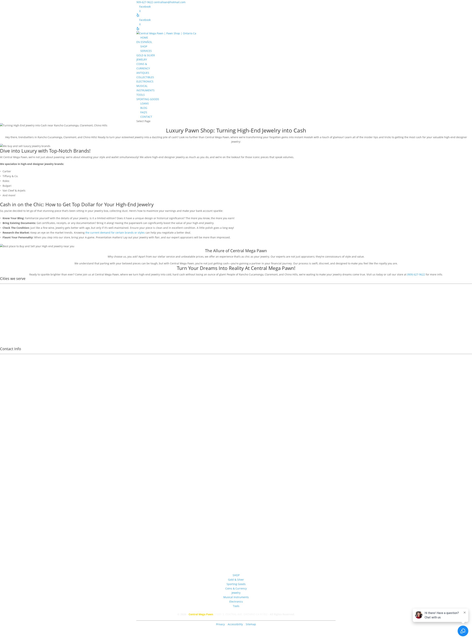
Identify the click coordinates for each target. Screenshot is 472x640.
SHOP (143, 46)
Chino (6, 335)
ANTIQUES (142, 73)
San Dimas (9, 321)
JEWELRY (141, 59)
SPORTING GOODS (147, 99)
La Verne (8, 326)
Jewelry (236, 592)
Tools (236, 606)
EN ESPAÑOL (144, 42)
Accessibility (236, 624)
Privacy (220, 624)
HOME (144, 37)
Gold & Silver (236, 579)
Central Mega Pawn (201, 614)
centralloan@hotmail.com (236, 478)
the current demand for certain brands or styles (115, 232)
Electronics (236, 601)
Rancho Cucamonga (15, 306)
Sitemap (251, 624)
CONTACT (146, 116)
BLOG (143, 108)
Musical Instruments (236, 597)
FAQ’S (143, 112)
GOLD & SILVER (145, 55)
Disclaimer (236, 500)
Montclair (8, 311)
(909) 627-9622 (416, 274)
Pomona (8, 292)
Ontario (7, 287)
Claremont (9, 302)
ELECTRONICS (144, 81)
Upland (7, 297)
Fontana (8, 316)
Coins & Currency (236, 588)
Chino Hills (9, 330)
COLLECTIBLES (145, 77)
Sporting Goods (236, 584)
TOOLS (140, 94)
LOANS (144, 103)
